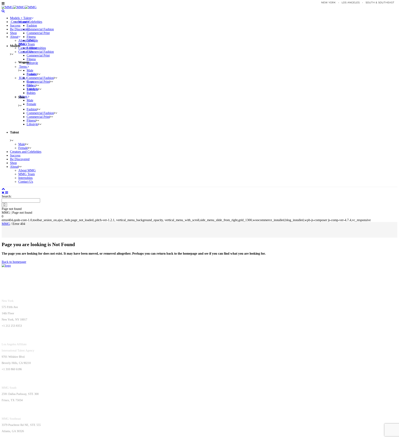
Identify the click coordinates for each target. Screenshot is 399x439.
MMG (6, 224)
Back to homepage (14, 262)
